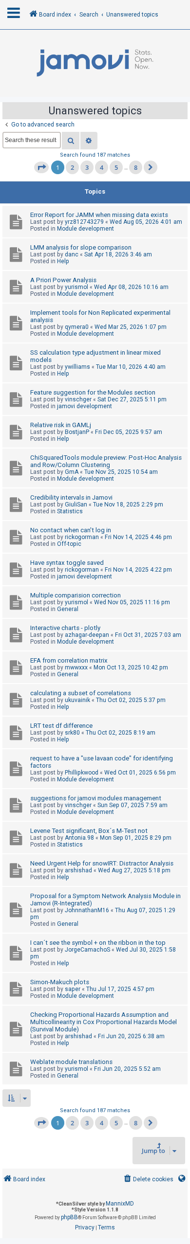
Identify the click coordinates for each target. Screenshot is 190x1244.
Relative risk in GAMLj (60, 425)
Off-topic (69, 544)
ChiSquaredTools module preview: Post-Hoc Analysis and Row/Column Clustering (106, 461)
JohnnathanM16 (87, 910)
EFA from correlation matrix (69, 660)
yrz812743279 (84, 221)
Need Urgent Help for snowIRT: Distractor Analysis (101, 863)
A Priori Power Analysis (63, 280)
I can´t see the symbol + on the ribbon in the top (98, 942)
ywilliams (77, 366)
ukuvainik (77, 700)
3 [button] (87, 167)
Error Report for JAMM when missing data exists (99, 214)
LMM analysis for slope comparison (81, 247)
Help (63, 261)
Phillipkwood (81, 772)
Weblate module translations (71, 1061)
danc (71, 254)
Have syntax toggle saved (67, 562)
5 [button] (116, 167)
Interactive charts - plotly (65, 627)
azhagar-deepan (87, 634)
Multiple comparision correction (75, 595)
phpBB (69, 1217)
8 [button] (135, 167)
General (67, 609)
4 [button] (101, 167)
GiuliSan (76, 504)
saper (72, 989)
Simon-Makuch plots (59, 982)
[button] (41, 167)
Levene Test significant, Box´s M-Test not (89, 830)
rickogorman (82, 537)
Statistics (70, 511)
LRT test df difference (61, 725)
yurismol (76, 287)
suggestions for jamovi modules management (95, 798)
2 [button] (72, 167)
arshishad (78, 870)
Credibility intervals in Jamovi (71, 497)
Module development (85, 228)
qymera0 (77, 327)
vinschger (78, 399)
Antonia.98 (79, 837)
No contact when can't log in (70, 530)
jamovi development (84, 406)
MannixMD (120, 1203)
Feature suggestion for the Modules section (92, 392)
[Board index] (95, 63)
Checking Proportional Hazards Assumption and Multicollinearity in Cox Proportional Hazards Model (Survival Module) (103, 1022)
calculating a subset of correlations (80, 693)
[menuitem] (147, 1179)
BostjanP (77, 432)
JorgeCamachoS (87, 949)
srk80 (72, 732)
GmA (71, 472)
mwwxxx (76, 667)
